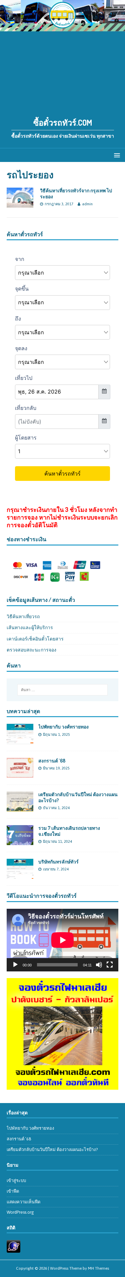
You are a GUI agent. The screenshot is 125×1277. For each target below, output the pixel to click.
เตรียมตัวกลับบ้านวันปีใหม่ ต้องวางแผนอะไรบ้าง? (52, 1149)
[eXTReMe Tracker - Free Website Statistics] (13, 1249)
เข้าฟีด (13, 1191)
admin (87, 204)
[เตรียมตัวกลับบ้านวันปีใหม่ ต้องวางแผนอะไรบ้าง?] (20, 807)
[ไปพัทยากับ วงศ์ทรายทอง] (20, 740)
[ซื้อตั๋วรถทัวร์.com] (62, 27)
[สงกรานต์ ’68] (20, 773)
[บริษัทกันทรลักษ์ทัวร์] (20, 875)
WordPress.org (20, 1212)
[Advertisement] (62, 71)
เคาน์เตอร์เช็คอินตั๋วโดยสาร (35, 638)
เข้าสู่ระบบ (16, 1180)
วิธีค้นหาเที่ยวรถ (23, 616)
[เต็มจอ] (109, 964)
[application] (62, 940)
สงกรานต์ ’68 (51, 760)
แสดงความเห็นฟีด (23, 1201)
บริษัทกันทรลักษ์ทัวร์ (58, 861)
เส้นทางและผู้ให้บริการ (30, 627)
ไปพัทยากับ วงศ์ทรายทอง (63, 726)
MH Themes (98, 1268)
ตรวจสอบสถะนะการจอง (31, 649)
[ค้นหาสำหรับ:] (62, 689)
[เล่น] (15, 964)
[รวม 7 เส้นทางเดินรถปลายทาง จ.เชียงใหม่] (20, 841)
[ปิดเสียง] (99, 964)
